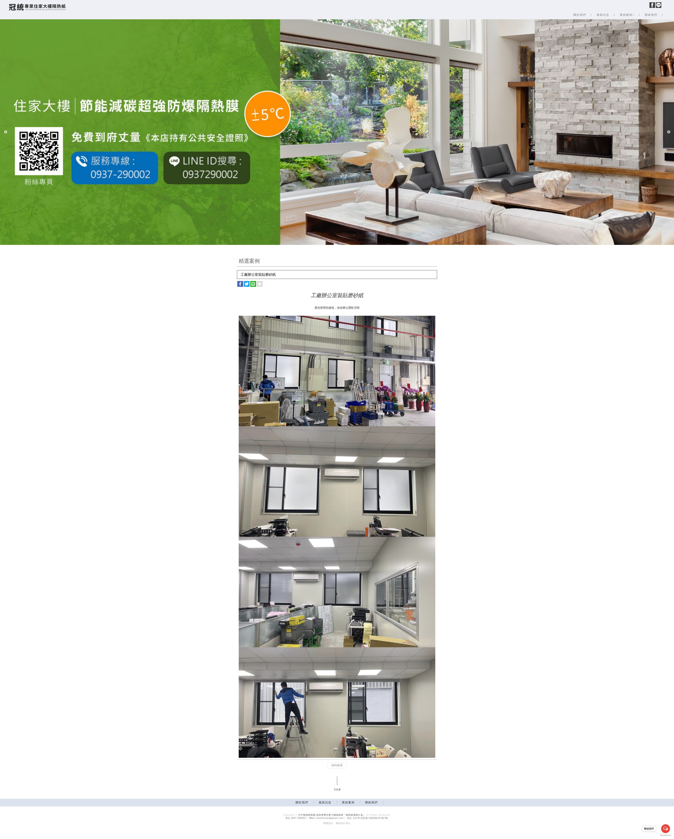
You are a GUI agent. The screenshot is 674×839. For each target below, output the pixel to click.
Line (658, 5)
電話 (287, 818)
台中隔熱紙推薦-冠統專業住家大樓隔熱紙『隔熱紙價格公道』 (37, 7)
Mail (312, 818)
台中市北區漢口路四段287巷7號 (370, 818)
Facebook (652, 5)
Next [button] (668, 132)
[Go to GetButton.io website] (665, 835)
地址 (349, 818)
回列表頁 (337, 765)
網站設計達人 (343, 823)
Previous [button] (5, 132)
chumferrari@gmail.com (329, 818)
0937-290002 (298, 818)
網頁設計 (328, 823)
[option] (337, 132)
